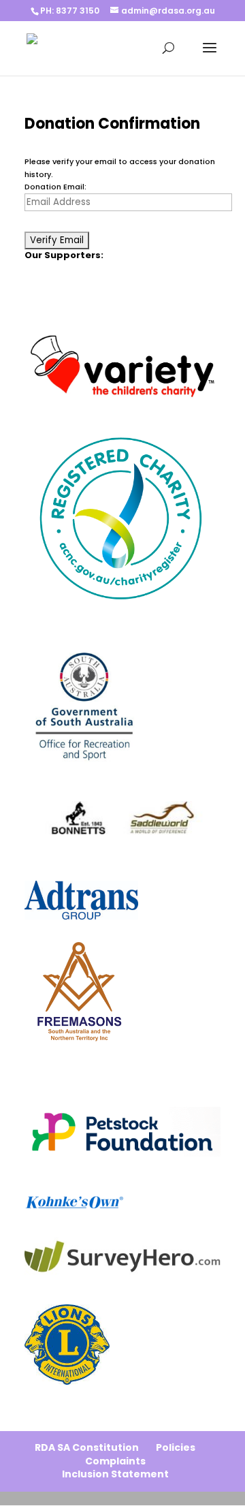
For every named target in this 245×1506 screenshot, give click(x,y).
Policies (175, 1447)
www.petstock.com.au (68, 1092)
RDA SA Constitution (87, 1447)
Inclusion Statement (115, 1474)
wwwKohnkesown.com (68, 1181)
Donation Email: (55, 186)
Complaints (115, 1461)
